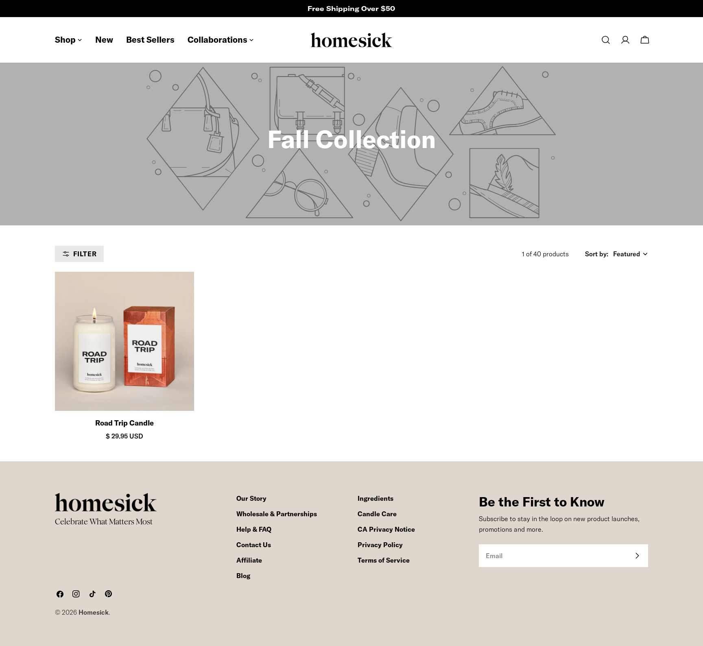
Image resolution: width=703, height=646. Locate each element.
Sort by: (596, 254)
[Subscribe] (637, 556)
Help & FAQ (253, 529)
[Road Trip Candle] (124, 341)
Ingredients (375, 498)
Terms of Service (384, 560)
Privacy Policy (380, 545)
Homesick (94, 612)
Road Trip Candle (124, 423)
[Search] (606, 40)
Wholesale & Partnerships (276, 514)
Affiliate (249, 560)
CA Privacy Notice (386, 529)
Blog (243, 576)
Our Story (251, 498)
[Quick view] (180, 291)
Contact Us (253, 545)
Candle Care (377, 514)
